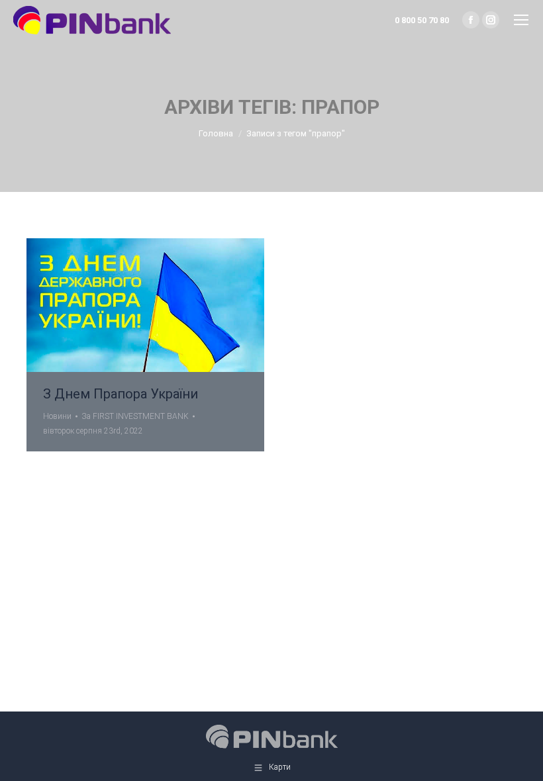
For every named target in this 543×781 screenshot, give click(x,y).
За (135, 416)
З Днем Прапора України (120, 394)
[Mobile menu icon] (521, 19)
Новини (57, 416)
